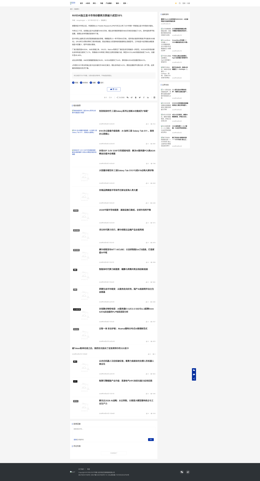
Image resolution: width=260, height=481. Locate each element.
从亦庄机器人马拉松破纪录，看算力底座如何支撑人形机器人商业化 (126, 362)
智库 (117, 3)
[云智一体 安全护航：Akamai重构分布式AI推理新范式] (84, 335)
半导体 (76, 210)
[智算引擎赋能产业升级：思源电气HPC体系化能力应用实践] (84, 387)
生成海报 (121, 97)
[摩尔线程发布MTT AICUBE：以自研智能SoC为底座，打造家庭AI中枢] (84, 256)
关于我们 (81, 469)
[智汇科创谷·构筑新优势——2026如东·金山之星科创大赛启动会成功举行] (166, 142)
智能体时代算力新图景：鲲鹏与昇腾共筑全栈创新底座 (123, 269)
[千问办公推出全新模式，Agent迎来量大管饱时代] (166, 59)
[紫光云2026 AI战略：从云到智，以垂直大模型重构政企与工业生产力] (84, 407)
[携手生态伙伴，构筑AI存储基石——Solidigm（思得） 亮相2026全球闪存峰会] (166, 72)
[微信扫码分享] (127, 97)
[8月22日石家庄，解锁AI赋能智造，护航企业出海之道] (166, 118)
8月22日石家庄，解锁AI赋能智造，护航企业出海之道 (180, 116)
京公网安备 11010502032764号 (118, 475)
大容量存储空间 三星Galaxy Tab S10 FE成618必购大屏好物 (126, 170)
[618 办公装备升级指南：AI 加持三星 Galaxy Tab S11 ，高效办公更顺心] (84, 137)
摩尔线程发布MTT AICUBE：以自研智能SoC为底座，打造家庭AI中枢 (126, 251)
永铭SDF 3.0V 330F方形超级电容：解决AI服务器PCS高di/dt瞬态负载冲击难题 (127, 152)
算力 (75, 361)
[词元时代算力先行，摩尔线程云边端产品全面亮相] (84, 236)
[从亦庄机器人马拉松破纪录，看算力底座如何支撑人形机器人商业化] (84, 367)
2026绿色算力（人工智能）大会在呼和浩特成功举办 (180, 128)
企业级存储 (77, 309)
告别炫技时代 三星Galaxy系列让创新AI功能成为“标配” (123, 111)
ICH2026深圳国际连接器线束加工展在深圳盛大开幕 (180, 105)
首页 (81, 3)
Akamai (76, 329)
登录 (184, 3)
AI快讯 (88, 3)
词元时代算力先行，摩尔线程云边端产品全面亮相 (121, 230)
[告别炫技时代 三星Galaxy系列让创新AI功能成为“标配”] (84, 117)
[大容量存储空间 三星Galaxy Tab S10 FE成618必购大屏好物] (84, 177)
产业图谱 (109, 3)
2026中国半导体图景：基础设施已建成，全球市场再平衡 (125, 210)
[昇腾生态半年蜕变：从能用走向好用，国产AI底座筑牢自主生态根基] (84, 295)
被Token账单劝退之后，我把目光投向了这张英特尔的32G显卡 (100, 348)
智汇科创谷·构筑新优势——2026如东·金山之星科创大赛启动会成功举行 (180, 139)
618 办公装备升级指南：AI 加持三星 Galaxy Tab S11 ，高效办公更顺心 (126, 132)
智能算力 (104, 20)
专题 (101, 3)
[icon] (182, 472)
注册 (188, 3)
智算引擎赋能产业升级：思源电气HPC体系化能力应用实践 (125, 381)
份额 (94, 82)
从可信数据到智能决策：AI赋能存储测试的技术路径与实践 (180, 31)
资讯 (94, 3)
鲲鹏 (75, 270)
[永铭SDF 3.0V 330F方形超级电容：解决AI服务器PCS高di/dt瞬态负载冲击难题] (84, 157)
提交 (151, 439)
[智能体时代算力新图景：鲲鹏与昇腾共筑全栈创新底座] (84, 275)
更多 (124, 3)
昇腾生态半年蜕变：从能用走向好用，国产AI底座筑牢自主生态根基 (126, 290)
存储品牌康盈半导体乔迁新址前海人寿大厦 (118, 190)
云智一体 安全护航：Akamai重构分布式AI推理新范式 (123, 328)
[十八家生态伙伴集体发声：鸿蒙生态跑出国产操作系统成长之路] (166, 94)
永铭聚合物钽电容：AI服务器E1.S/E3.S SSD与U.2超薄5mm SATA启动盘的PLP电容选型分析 (126, 310)
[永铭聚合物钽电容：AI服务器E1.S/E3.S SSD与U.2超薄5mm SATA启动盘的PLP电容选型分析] (84, 315)
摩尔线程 (76, 230)
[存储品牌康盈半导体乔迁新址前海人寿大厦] (84, 196)
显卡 (101, 82)
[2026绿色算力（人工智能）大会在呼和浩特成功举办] (166, 129)
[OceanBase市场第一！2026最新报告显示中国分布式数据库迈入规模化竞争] (166, 45)
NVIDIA (85, 82)
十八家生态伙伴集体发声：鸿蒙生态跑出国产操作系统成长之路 (180, 91)
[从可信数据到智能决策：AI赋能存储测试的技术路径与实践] (166, 32)
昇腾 (75, 289)
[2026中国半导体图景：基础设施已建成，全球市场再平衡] (84, 216)
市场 (76, 82)
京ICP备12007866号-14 (99, 475)
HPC (75, 381)
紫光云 (76, 401)
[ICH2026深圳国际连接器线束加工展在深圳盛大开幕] (166, 106)
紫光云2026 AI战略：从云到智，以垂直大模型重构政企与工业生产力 (126, 402)
